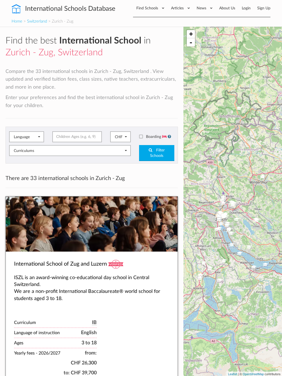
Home (17, 21)
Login (246, 8)
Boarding (154, 137)
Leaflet (232, 374)
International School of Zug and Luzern (60, 264)
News (202, 8)
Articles (178, 8)
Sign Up (263, 8)
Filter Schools (157, 153)
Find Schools (147, 8)
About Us (227, 8)
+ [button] (191, 34)
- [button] (191, 42)
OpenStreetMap (253, 374)
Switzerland (37, 21)
